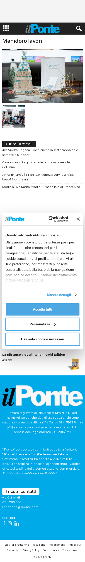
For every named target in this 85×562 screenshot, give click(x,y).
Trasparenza (70, 550)
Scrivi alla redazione (17, 544)
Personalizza (40, 324)
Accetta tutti (42, 309)
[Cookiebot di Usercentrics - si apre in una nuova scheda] (50, 219)
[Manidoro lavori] (42, 76)
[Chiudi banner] (78, 219)
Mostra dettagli (59, 295)
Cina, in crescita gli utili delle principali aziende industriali (36, 164)
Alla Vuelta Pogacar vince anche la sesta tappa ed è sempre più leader (40, 152)
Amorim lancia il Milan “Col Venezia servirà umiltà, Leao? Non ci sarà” (38, 177)
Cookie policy (51, 550)
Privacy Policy (30, 550)
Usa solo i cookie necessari (42, 339)
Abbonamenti (57, 544)
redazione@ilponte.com (20, 507)
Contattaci (13, 550)
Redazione (38, 544)
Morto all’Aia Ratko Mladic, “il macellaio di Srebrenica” (41, 187)
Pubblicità (75, 544)
